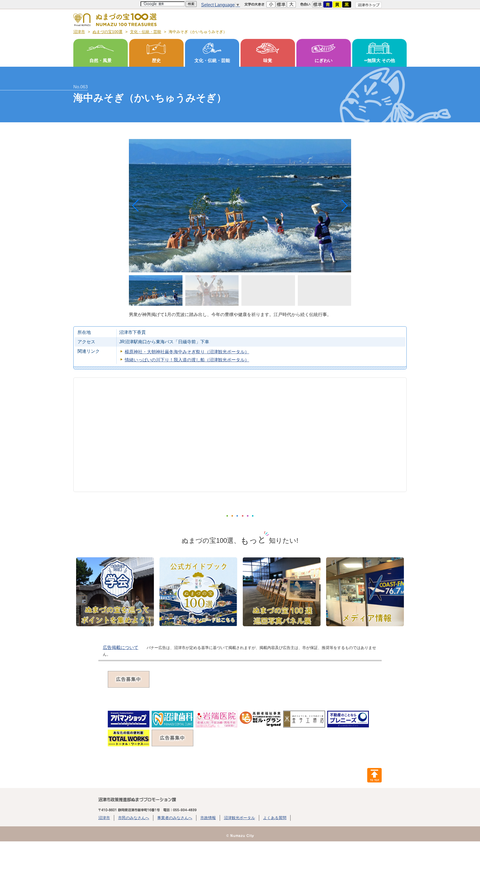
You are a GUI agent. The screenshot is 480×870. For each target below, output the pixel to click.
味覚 (267, 60)
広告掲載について (120, 647)
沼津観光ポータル (239, 818)
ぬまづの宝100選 (107, 31)
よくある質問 (274, 818)
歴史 (156, 60)
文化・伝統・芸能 (145, 31)
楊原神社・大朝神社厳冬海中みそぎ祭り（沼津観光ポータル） (187, 351)
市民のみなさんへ (133, 818)
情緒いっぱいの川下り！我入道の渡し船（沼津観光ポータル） (187, 359)
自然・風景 (100, 60)
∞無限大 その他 (379, 60)
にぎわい (323, 60)
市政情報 (208, 818)
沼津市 (79, 31)
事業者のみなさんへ (174, 818)
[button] (344, 206)
